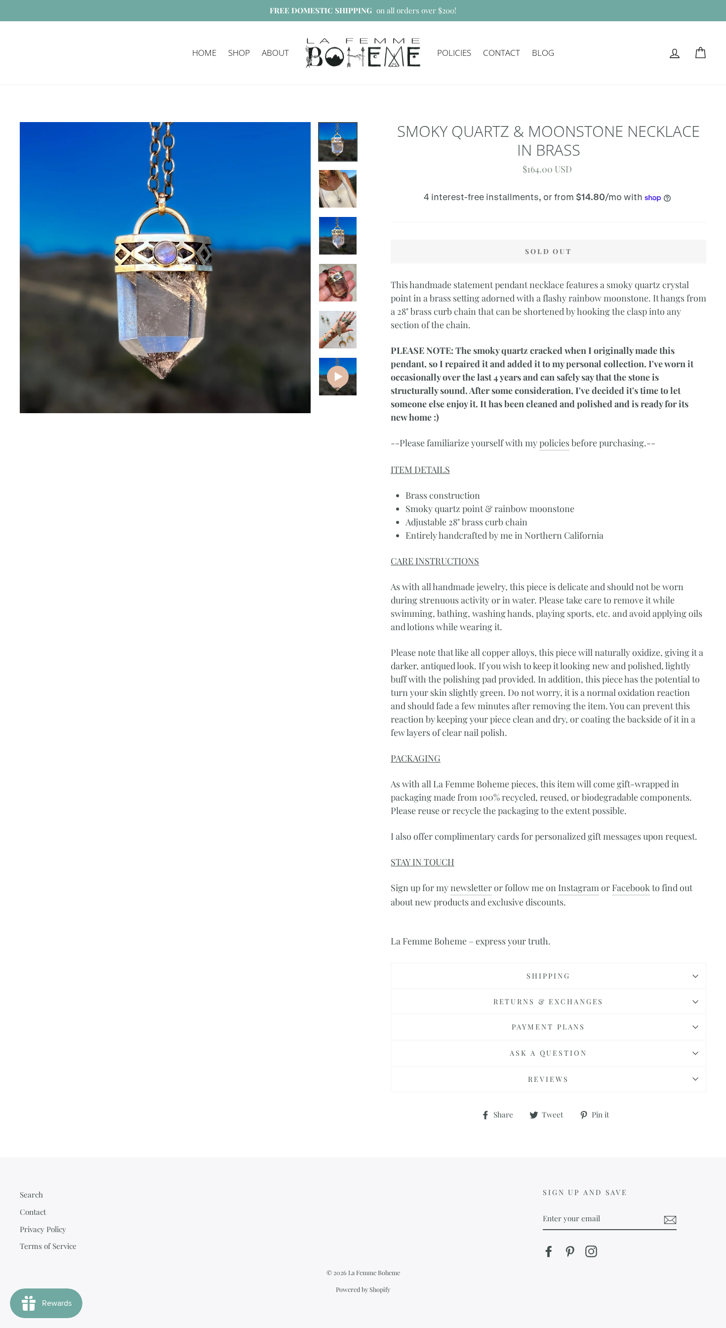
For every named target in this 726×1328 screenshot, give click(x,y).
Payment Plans (548, 1026)
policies (554, 443)
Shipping (548, 976)
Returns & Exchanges (548, 1001)
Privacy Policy (43, 1229)
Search (31, 1194)
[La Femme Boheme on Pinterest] (570, 1251)
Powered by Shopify (363, 1289)
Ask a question (548, 1053)
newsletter (471, 888)
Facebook (631, 888)
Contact (501, 52)
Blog (543, 52)
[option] (363, 10)
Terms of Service (48, 1246)
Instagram (578, 888)
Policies (454, 52)
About (275, 52)
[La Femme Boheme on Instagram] (591, 1251)
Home (204, 52)
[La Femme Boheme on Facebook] (549, 1251)
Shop (239, 52)
